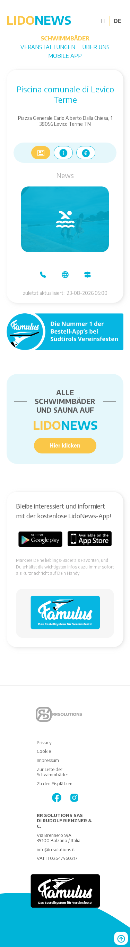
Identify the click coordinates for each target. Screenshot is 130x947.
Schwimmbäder (65, 38)
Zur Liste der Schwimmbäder (52, 772)
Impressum (48, 760)
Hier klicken (65, 446)
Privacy (44, 742)
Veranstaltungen (47, 47)
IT (103, 20)
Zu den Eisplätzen (54, 783)
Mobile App (65, 55)
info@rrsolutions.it (56, 849)
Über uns (96, 47)
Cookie (44, 751)
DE (117, 20)
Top (121, 938)
